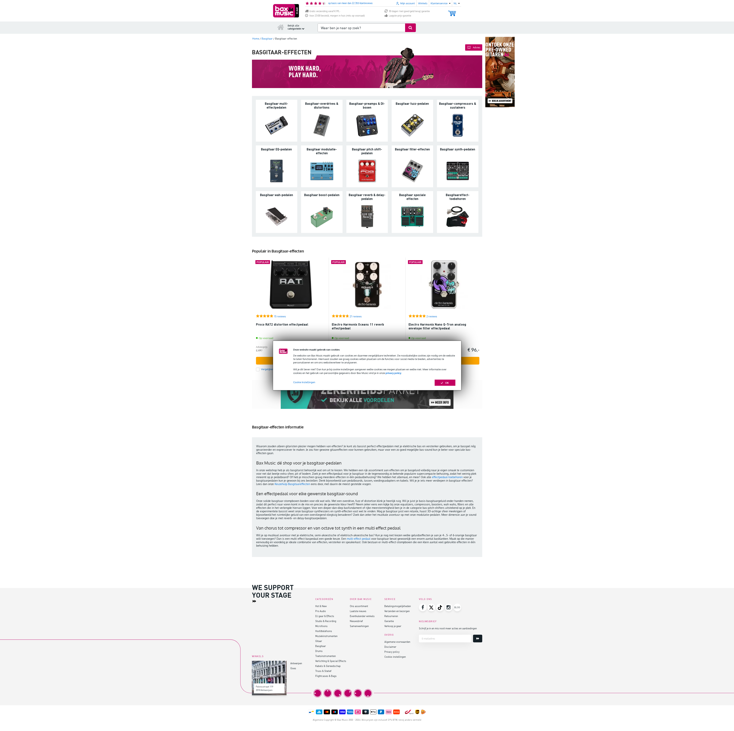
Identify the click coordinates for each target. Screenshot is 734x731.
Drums (319, 651)
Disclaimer (390, 646)
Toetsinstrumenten (325, 656)
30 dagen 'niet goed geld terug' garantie (409, 11)
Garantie (389, 621)
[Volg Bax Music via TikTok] (440, 607)
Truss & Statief (323, 670)
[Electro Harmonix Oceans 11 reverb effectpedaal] (367, 286)
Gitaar (318, 641)
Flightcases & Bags (326, 675)
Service (390, 599)
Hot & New (321, 606)
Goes (293, 668)
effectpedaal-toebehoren (447, 477)
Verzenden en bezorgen (397, 611)
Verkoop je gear (392, 626)
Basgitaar (320, 646)
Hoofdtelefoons (323, 631)
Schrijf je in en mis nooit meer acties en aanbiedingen (448, 628)
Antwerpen (296, 663)
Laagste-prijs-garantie (400, 15)
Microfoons (321, 626)
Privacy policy (392, 651)
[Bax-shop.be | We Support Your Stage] (367, 394)
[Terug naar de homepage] (280, 27)
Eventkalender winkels (362, 616)
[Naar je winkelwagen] (452, 11)
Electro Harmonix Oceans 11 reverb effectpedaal (358, 326)
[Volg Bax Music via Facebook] (423, 607)
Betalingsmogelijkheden (397, 606)
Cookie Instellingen (304, 382)
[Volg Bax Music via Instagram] (448, 607)
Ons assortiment (359, 606)
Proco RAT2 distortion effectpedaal (282, 324)
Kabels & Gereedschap (328, 665)
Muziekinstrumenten (326, 636)
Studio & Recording (325, 621)
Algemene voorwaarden (397, 641)
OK (447, 382)
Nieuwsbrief (356, 621)
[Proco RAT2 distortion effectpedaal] (291, 286)
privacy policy (393, 372)
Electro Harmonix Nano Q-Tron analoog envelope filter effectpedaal (437, 326)
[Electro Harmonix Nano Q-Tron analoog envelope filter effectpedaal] (444, 286)
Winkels (422, 3)
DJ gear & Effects (324, 616)
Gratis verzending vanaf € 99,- (324, 11)
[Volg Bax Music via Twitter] (431, 607)
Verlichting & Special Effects (330, 661)
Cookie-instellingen (395, 656)
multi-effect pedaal (358, 538)
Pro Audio (320, 611)
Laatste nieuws (358, 611)
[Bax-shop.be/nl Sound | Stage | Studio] (286, 10)
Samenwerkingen (359, 626)
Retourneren (391, 616)
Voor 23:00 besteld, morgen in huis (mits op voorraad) (337, 15)
